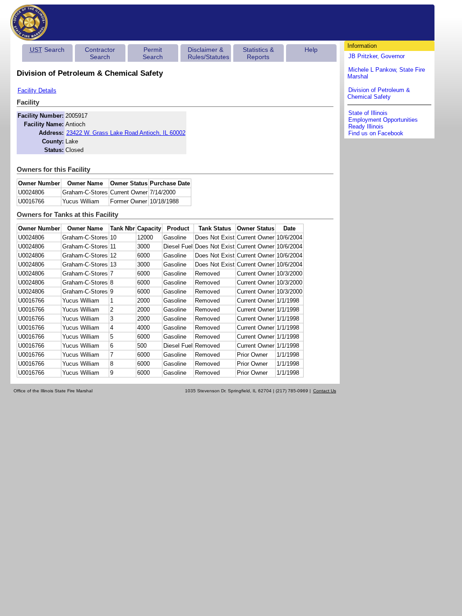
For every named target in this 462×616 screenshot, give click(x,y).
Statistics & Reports (258, 53)
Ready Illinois (365, 126)
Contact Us (324, 390)
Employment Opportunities (383, 119)
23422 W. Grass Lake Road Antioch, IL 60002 (125, 132)
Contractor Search (100, 53)
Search (47, 49)
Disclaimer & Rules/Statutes (208, 53)
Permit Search (153, 53)
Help (311, 49)
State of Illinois (368, 113)
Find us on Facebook (375, 133)
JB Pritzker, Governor (376, 56)
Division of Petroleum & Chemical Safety (378, 93)
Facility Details (37, 90)
